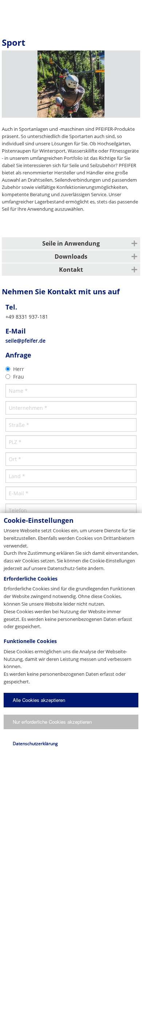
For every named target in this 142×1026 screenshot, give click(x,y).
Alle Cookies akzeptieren (39, 699)
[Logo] (70, 12)
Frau (18, 376)
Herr (18, 368)
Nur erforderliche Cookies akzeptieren (52, 721)
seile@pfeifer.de (25, 340)
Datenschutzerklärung (35, 743)
